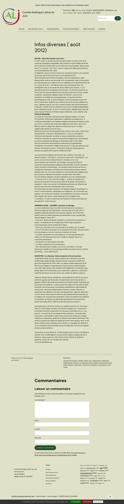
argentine (80, 361)
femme (83, 10)
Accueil (21, 29)
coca (90, 361)
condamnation (96, 361)
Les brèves (30, 358)
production (93, 365)
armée (83, 465)
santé (93, 12)
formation (89, 10)
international (109, 10)
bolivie (86, 361)
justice (115, 10)
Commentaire (40, 400)
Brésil (95, 465)
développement (67, 10)
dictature (75, 363)
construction (105, 361)
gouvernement (98, 10)
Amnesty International (70, 361)
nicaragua (79, 12)
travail (98, 12)
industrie (96, 363)
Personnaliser (98, 501)
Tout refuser (87, 501)
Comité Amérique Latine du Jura (22, 496)
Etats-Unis (78, 10)
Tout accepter (76, 501)
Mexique (65, 12)
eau (73, 10)
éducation (85, 363)
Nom (37, 421)
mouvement (69, 12)
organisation (87, 12)
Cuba (83, 468)
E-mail (37, 429)
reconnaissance (102, 365)
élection (101, 483)
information (102, 473)
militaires (71, 365)
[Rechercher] (118, 18)
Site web (38, 438)
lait (103, 475)
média (74, 12)
